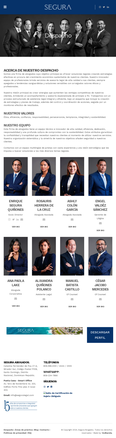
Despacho (8, 430)
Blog (36, 430)
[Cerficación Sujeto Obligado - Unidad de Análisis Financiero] (59, 396)
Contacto (44, 430)
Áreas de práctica (24, 430)
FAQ (29, 433)
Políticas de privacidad (15, 433)
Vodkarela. (107, 433)
